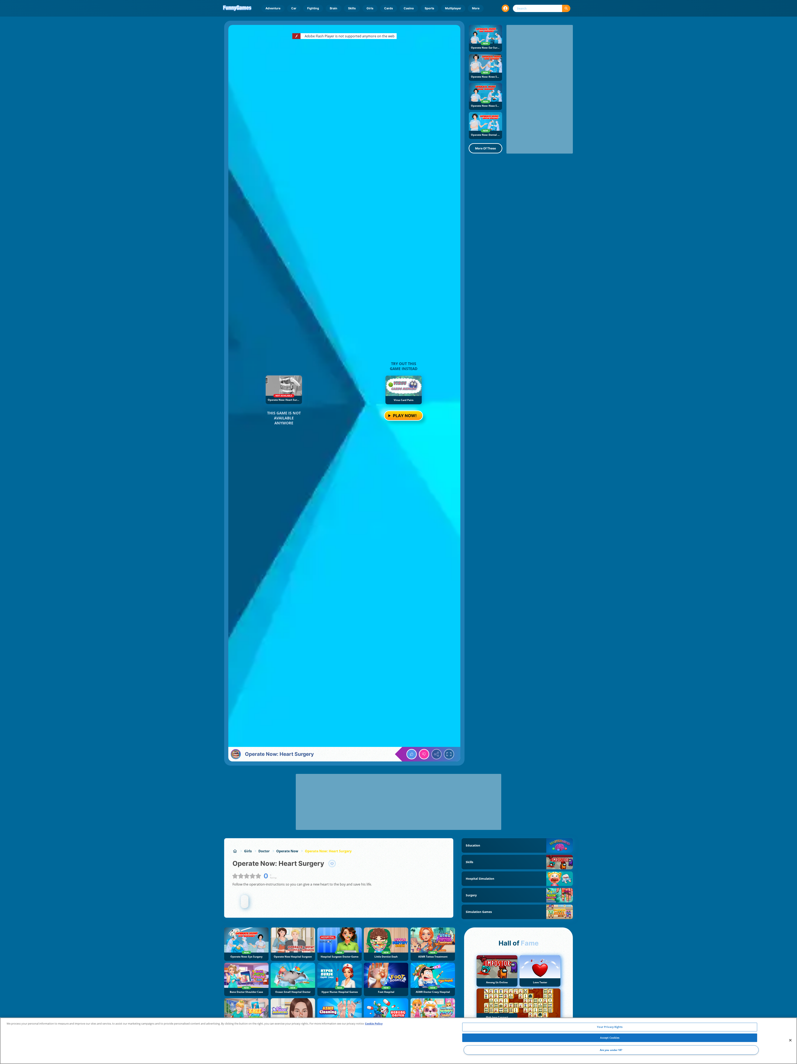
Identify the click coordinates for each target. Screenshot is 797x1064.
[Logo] (237, 8)
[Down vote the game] (424, 754)
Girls (370, 8)
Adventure (272, 8)
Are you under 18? (611, 1050)
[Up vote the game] (411, 754)
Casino (409, 8)
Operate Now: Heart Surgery (328, 851)
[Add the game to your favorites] (332, 863)
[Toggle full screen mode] (449, 754)
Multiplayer (453, 8)
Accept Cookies (610, 1038)
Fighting (313, 8)
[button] (505, 8)
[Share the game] (436, 754)
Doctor (264, 851)
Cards (388, 8)
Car (293, 8)
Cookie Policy (374, 1023)
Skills (352, 8)
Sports (429, 8)
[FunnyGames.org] (234, 851)
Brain (333, 8)
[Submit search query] (566, 8)
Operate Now (287, 851)
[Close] (790, 1040)
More (475, 8)
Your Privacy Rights (609, 1027)
